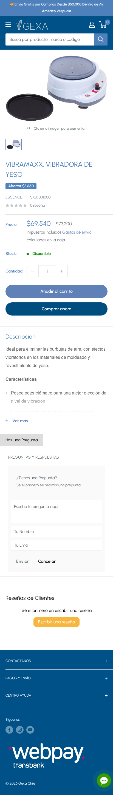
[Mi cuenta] (92, 25)
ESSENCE (13, 197)
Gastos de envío (76, 232)
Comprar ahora (56, 308)
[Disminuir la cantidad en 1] (32, 271)
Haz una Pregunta (21, 440)
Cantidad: (14, 271)
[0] (103, 24)
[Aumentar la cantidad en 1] (61, 271)
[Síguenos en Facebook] (9, 730)
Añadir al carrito (56, 291)
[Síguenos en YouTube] (30, 730)
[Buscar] (101, 39)
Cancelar (47, 561)
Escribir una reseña (56, 621)
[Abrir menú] (8, 24)
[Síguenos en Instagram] (20, 730)
